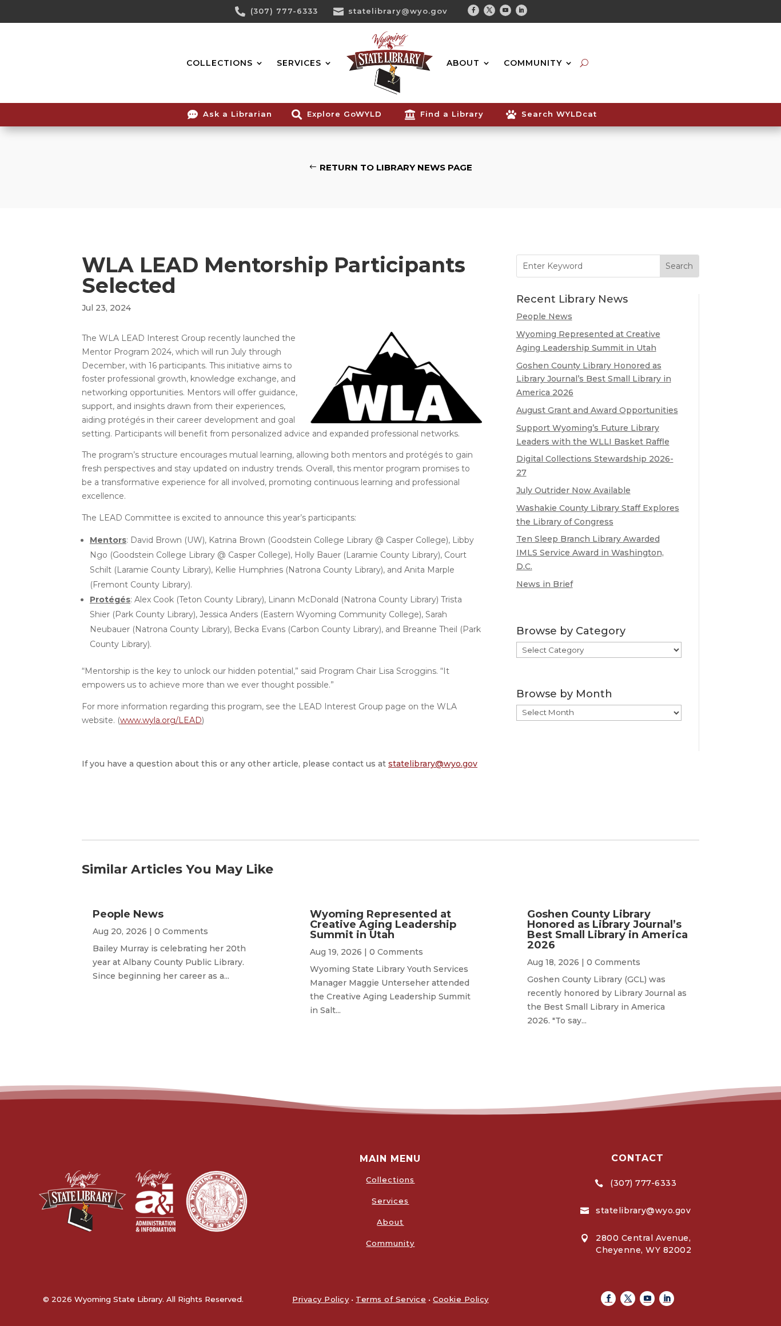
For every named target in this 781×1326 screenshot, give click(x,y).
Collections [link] (390, 1179)
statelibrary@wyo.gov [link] (398, 10)
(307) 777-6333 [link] (284, 10)
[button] (473, 10)
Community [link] (390, 1243)
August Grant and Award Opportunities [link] (597, 410)
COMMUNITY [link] (533, 63)
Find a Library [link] (452, 113)
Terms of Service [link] (391, 1299)
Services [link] (390, 1200)
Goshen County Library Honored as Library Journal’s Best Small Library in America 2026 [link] (593, 379)
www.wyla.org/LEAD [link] (161, 720)
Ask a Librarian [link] (237, 113)
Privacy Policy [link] (320, 1299)
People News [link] (544, 316)
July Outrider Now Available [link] (573, 490)
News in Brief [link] (544, 584)
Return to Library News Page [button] (396, 167)
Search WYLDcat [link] (559, 113)
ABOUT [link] (463, 63)
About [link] (390, 1221)
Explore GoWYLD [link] (344, 113)
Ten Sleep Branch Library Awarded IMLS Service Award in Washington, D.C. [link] (590, 552)
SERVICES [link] (299, 63)
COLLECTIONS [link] (219, 63)
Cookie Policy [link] (461, 1299)
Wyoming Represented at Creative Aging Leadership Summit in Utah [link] (383, 924)
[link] (244, 11)
